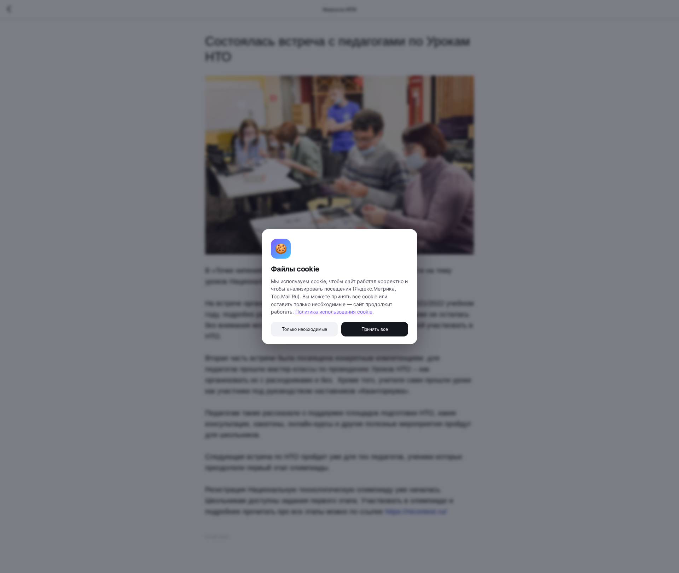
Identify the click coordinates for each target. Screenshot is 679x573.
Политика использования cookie (333, 312)
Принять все (374, 329)
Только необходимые (304, 329)
